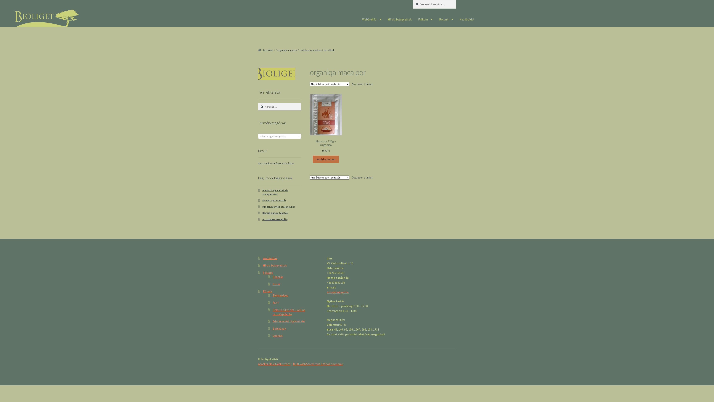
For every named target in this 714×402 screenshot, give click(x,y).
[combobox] (279, 136)
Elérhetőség (280, 295)
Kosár (276, 284)
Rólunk (443, 19)
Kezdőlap (268, 50)
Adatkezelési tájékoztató (289, 321)
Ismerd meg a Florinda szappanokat (275, 192)
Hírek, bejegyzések (400, 19)
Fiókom (423, 19)
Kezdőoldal (467, 19)
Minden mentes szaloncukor (278, 206)
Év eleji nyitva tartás (274, 200)
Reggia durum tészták (275, 213)
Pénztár (278, 277)
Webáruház (369, 19)
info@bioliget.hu (338, 292)
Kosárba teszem (325, 159)
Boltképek (279, 328)
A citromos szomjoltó (274, 219)
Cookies (278, 335)
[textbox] (279, 136)
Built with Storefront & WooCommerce (318, 364)
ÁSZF (276, 302)
